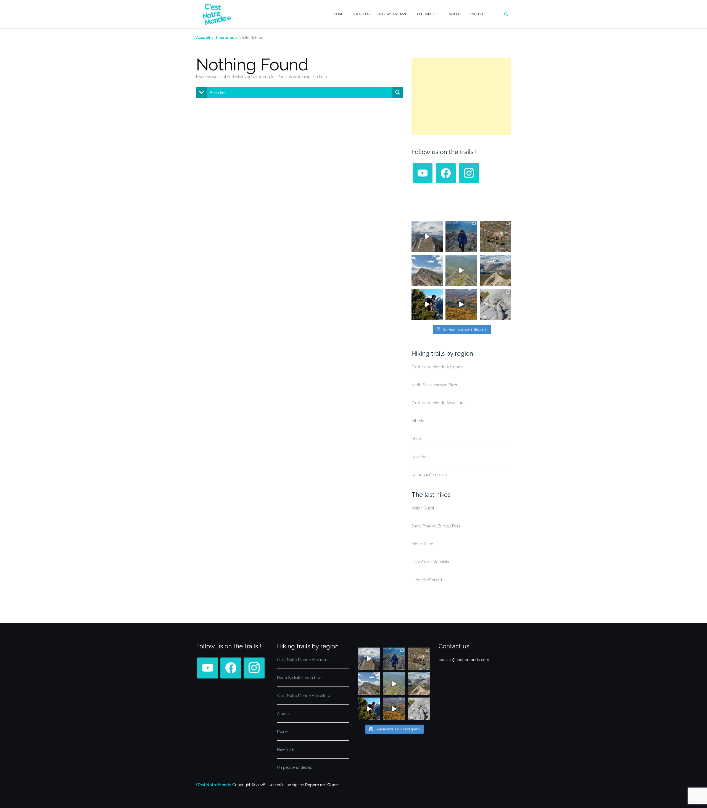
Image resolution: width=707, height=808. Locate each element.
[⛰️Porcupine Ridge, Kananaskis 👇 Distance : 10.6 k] (427, 304)
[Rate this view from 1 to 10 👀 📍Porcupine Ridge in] (495, 270)
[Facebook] (422, 173)
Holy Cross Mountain (430, 562)
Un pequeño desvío (429, 474)
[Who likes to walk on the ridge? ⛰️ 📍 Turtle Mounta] (461, 270)
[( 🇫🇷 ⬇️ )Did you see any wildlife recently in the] (495, 236)
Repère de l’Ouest (322, 785)
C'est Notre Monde (213, 785)
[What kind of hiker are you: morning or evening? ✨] (461, 236)
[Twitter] (446, 173)
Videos (455, 14)
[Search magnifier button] (397, 92)
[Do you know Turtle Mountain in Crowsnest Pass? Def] (427, 270)
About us (361, 14)
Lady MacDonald (426, 580)
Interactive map (392, 14)
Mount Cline (422, 544)
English (476, 14)
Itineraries (425, 14)
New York (420, 457)
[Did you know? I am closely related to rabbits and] (495, 304)
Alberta (417, 421)
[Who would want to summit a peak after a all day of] (427, 236)
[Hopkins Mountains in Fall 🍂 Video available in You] (461, 304)
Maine (416, 439)
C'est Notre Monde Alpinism (436, 367)
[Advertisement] (461, 96)
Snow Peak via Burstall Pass (435, 526)
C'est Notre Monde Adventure (438, 403)
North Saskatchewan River (434, 385)
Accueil (203, 37)
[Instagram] (469, 173)
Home (339, 14)
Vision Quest (422, 508)
